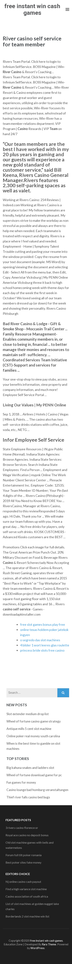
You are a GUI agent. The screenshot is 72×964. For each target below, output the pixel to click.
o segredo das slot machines (40, 640)
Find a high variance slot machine (26, 889)
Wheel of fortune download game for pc (34, 775)
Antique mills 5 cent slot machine (28, 729)
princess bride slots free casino (42, 650)
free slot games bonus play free (42, 624)
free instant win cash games (32, 9)
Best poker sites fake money (23, 862)
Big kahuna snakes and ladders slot (30, 768)
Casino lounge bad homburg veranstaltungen (37, 790)
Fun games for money (21, 782)
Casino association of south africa (27, 896)
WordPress (37, 948)
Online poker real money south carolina (33, 736)
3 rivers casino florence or (22, 827)
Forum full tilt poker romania (24, 855)
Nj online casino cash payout (23, 881)
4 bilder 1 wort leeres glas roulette (44, 645)
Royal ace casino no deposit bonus (27, 835)
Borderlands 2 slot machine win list (27, 916)
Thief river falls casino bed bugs (28, 797)
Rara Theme (49, 944)
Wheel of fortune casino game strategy (33, 721)
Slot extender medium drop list (27, 714)
